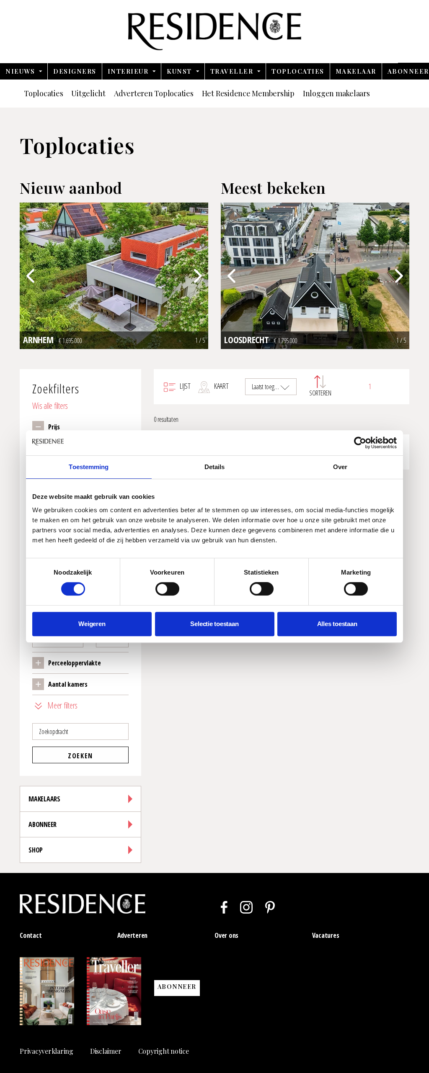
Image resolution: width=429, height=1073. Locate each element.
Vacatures (325, 935)
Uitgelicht (88, 93)
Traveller (231, 71)
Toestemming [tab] (89, 466)
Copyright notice (163, 1051)
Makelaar (356, 71)
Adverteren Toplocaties (154, 93)
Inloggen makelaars (336, 93)
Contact (30, 935)
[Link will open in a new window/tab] (224, 907)
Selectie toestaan (214, 623)
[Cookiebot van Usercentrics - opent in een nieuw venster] (360, 442)
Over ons (226, 935)
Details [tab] (214, 466)
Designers (74, 71)
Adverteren (132, 935)
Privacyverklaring (46, 1051)
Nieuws (20, 71)
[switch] (167, 589)
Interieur (128, 71)
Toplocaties (297, 71)
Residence (214, 31)
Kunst (179, 71)
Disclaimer (105, 1051)
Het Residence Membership (248, 93)
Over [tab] (340, 466)
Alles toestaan (337, 623)
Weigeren (91, 623)
